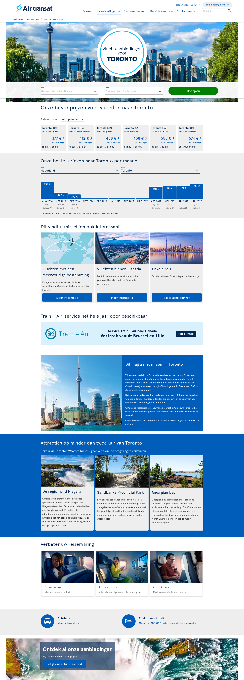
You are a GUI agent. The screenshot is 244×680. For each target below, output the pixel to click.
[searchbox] (216, 10)
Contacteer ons (187, 11)
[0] (88, 190)
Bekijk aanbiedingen (176, 297)
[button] (193, 91)
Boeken (87, 11)
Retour (45, 119)
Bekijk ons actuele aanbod (64, 664)
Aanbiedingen (107, 11)
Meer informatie (67, 297)
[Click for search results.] (229, 10)
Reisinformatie (160, 11)
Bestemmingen (133, 11)
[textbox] (69, 91)
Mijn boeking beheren (217, 4)
